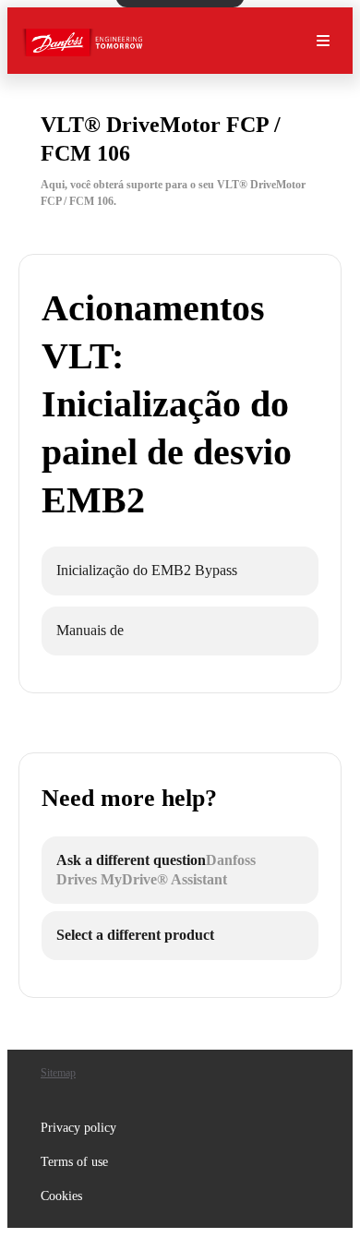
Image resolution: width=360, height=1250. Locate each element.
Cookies (61, 1196)
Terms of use (74, 1162)
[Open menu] (323, 40)
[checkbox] (180, 571)
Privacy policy (78, 1128)
